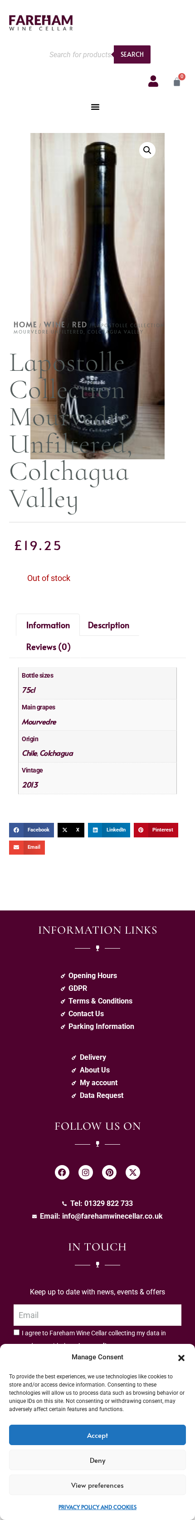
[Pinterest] (109, 1172)
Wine (54, 324)
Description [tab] (108, 624)
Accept (97, 1435)
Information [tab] (48, 624)
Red (80, 324)
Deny (97, 1460)
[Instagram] (85, 1172)
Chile (29, 753)
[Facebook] (62, 1172)
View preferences (97, 1485)
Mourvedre (39, 721)
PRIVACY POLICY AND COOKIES (97, 1506)
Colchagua (56, 753)
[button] (181, 1357)
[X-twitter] (133, 1172)
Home (25, 324)
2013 (29, 784)
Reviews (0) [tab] (48, 646)
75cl (28, 689)
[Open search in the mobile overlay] (97, 54)
